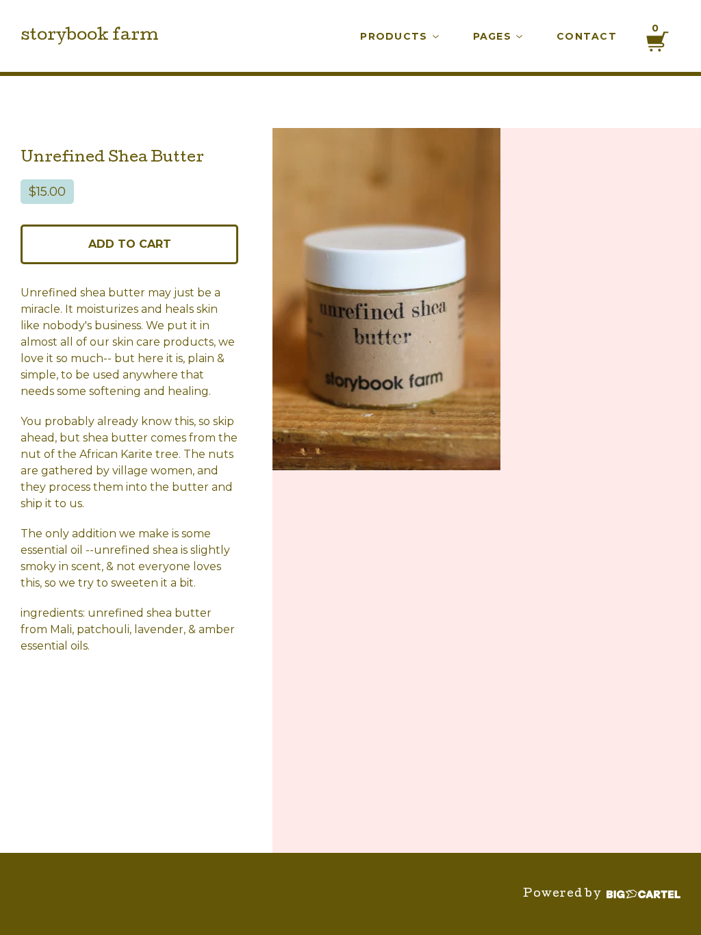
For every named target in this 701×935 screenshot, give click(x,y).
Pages (494, 36)
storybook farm (90, 36)
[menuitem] (399, 36)
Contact (587, 36)
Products (395, 36)
